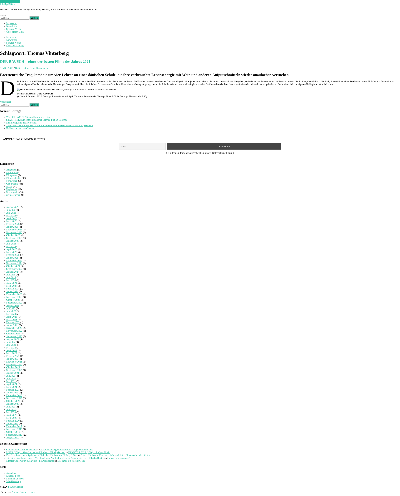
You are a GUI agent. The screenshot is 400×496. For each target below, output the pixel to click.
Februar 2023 (13, 322)
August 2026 (12, 207)
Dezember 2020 (14, 395)
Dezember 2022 (14, 328)
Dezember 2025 (14, 229)
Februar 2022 (13, 356)
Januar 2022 (12, 359)
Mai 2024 (11, 280)
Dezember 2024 (14, 260)
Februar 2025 (13, 255)
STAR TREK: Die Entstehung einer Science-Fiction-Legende (36, 119)
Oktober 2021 (13, 367)
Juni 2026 (11, 212)
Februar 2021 (13, 389)
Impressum (11, 23)
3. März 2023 (6, 68)
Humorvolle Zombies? (118, 458)
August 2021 (12, 373)
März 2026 (11, 221)
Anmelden (11, 473)
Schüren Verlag (13, 29)
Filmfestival (12, 172)
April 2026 (11, 218)
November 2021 (14, 364)
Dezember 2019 (14, 426)
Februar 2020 (13, 420)
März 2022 (11, 353)
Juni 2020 (11, 409)
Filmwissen (12, 181)
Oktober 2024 (13, 266)
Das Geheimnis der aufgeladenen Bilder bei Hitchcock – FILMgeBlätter (41, 455)
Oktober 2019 (13, 432)
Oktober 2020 (13, 401)
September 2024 (14, 269)
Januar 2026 (12, 226)
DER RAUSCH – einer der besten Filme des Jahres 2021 (45, 61)
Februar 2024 (13, 288)
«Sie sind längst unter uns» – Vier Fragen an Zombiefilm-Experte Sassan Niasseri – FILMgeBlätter (55, 458)
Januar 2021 (12, 392)
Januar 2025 (12, 257)
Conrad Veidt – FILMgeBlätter (21, 449)
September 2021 (14, 370)
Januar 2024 (12, 291)
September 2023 (14, 302)
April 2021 (11, 384)
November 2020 (14, 398)
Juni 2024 (11, 277)
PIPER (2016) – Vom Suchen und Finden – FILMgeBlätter (35, 452)
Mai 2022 (11, 347)
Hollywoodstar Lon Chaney (20, 128)
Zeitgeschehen (13, 195)
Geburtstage (12, 183)
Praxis (9, 186)
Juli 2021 (10, 375)
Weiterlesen (5, 101)
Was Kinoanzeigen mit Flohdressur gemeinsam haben (66, 449)
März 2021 (11, 387)
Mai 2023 (11, 314)
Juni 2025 (11, 243)
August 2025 (12, 240)
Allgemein (11, 169)
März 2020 (11, 418)
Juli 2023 (10, 308)
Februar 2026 (13, 224)
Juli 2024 (10, 274)
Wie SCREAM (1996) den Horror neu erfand (28, 117)
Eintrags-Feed (13, 475)
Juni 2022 (11, 344)
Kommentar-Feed (15, 478)
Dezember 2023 (14, 294)
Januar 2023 (12, 325)
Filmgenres (11, 175)
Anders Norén (19, 492)
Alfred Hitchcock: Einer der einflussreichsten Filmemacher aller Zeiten (115, 455)
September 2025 (14, 238)
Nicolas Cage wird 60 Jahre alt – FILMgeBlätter (30, 460)
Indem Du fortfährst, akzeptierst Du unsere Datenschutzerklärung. (201, 153)
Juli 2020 (10, 406)
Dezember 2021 (14, 361)
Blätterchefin (21, 68)
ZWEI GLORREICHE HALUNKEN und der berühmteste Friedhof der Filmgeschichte (49, 125)
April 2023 (11, 316)
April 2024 (11, 283)
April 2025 (11, 249)
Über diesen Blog (15, 31)
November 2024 (14, 263)
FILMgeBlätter (7, 4)
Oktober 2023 (13, 300)
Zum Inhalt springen (10, 1)
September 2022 (14, 336)
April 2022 (11, 350)
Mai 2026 (11, 215)
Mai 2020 (11, 412)
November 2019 (14, 429)
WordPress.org (13, 481)
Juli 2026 (10, 210)
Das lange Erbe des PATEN (71, 460)
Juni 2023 (11, 311)
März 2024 (11, 285)
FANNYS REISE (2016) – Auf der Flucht (89, 452)
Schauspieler (12, 192)
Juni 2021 (11, 378)
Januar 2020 (12, 423)
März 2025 (11, 252)
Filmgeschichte (13, 178)
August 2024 (12, 271)
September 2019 (14, 434)
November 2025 (14, 232)
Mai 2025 (11, 246)
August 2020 (12, 403)
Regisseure (11, 189)
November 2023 (14, 297)
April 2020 (11, 415)
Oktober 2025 (13, 235)
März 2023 (11, 319)
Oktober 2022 (13, 333)
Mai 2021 (11, 381)
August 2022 (12, 339)
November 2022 (14, 330)
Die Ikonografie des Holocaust (21, 122)
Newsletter (11, 26)
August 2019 (12, 437)
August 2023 (12, 305)
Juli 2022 (10, 342)
